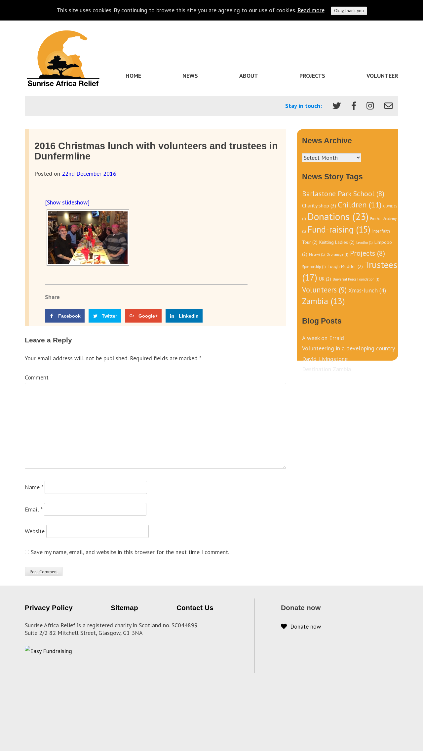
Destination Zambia (326, 369)
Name (34, 487)
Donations (338, 216)
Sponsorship (314, 266)
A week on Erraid (323, 338)
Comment (37, 377)
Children (359, 204)
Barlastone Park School (343, 193)
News (190, 75)
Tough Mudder (345, 266)
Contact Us (194, 607)
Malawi (317, 254)
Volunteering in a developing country (348, 348)
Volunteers (324, 289)
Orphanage (337, 254)
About (248, 75)
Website (35, 531)
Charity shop (319, 205)
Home (133, 75)
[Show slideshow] (67, 202)
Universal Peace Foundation (356, 279)
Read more (311, 10)
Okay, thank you (349, 11)
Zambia (323, 300)
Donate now (304, 626)
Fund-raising (339, 229)
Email (33, 509)
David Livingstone (325, 359)
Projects (312, 75)
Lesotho (364, 242)
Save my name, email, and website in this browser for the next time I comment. (130, 552)
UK (325, 279)
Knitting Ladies (337, 242)
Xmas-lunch (367, 290)
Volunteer (382, 75)
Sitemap (124, 607)
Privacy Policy (49, 607)
